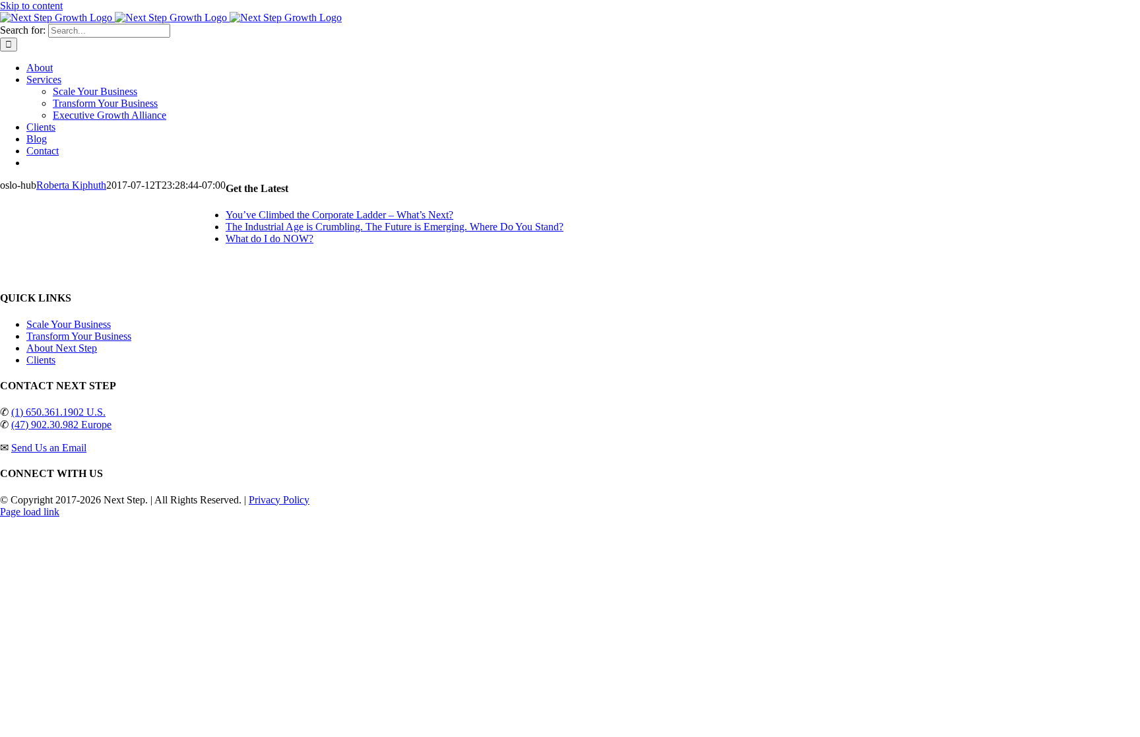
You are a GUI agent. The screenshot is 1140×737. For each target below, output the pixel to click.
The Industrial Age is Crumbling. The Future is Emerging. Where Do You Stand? (394, 226)
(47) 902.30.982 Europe (61, 424)
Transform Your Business (78, 336)
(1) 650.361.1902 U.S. (58, 412)
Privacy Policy (279, 499)
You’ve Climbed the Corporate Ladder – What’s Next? (339, 214)
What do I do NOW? (269, 238)
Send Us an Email (48, 447)
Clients (40, 360)
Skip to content (31, 5)
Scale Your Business (68, 324)
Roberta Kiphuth (71, 185)
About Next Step (61, 348)
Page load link (29, 511)
